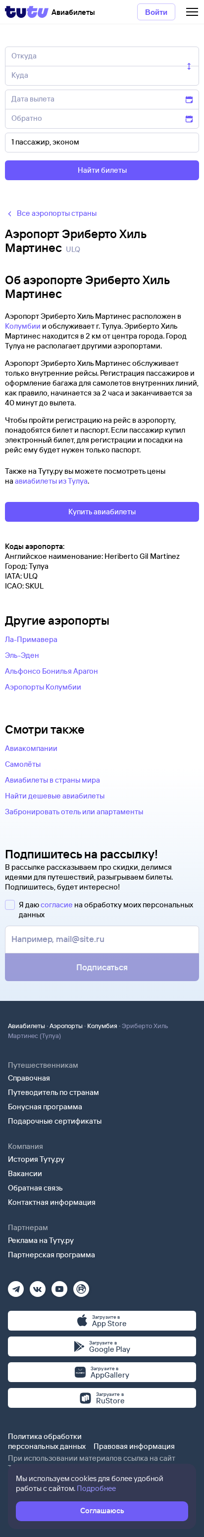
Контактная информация (52, 1202)
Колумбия (102, 1026)
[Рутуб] (81, 1285)
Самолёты (23, 764)
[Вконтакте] (38, 1285)
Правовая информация (134, 1446)
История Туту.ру (36, 1159)
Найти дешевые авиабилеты (54, 795)
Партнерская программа (51, 1254)
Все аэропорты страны (57, 213)
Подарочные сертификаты (55, 1121)
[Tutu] (27, 12)
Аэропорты (66, 1026)
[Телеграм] (16, 1285)
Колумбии (23, 326)
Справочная (29, 1078)
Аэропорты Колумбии (43, 687)
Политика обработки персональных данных (47, 1441)
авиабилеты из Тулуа (51, 481)
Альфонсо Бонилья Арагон (51, 671)
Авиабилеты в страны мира (52, 780)
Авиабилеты (26, 1026)
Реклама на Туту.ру (41, 1240)
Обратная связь (35, 1187)
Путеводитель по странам (53, 1092)
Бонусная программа (45, 1106)
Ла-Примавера (31, 639)
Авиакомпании (31, 748)
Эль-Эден (22, 655)
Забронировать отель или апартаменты (74, 811)
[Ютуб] (59, 1285)
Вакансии (25, 1173)
